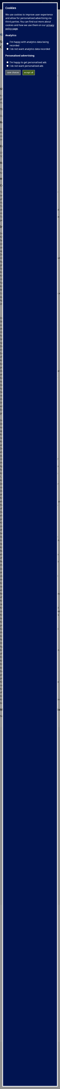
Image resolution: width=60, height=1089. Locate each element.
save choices (13, 72)
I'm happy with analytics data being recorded (29, 43)
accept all (28, 72)
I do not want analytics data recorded (30, 49)
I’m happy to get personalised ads (28, 62)
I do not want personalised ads (26, 65)
